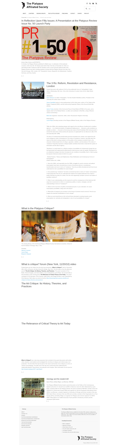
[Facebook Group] (87, 3)
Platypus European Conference (29, 417)
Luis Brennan (65, 381)
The (26, 422)
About (23, 411)
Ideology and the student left (58, 379)
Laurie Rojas (50, 120)
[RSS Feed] (96, 3)
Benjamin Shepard (26, 254)
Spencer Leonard (25, 250)
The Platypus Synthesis (67, 430)
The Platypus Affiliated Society (33, 17)
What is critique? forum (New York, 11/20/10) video (48, 264)
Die (26, 423)
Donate (23, 415)
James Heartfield (51, 102)
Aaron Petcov (50, 381)
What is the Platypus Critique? (37, 208)
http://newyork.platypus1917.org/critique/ (31, 369)
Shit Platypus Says (26, 427)
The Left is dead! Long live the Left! (69, 428)
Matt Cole (49, 115)
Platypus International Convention (30, 418)
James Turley (50, 109)
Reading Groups (25, 425)
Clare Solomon (50, 97)
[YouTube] (93, 3)
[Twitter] (90, 3)
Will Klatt (71, 381)
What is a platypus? (66, 423)
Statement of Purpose (66, 425)
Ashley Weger (57, 381)
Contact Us (24, 413)
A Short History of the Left (67, 427)
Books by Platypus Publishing (28, 420)
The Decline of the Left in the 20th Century (70, 432)
